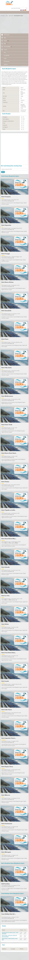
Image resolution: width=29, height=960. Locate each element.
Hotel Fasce (4, 339)
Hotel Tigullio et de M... (8, 510)
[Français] (24, 10)
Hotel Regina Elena (7, 766)
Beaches (6, 64)
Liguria (6, 15)
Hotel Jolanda (5, 567)
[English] (21, 10)
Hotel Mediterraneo (7, 396)
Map (5, 37)
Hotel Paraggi (5, 253)
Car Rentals (6, 55)
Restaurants (7, 61)
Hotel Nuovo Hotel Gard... (9, 453)
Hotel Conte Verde (6, 424)
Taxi (5, 52)
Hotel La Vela (5, 595)
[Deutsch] (25, 10)
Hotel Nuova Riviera (7, 282)
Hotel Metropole (6, 852)
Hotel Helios (5, 624)
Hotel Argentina (6, 225)
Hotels (6, 40)
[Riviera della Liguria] (13, 2)
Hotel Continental (6, 823)
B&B (5, 43)
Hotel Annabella (6, 310)
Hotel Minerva (5, 795)
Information (6, 34)
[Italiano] (22, 10)
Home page (3, 15)
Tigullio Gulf (11, 15)
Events (5, 49)
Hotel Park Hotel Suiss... (8, 652)
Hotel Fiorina (5, 481)
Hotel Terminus (6, 196)
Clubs (5, 58)
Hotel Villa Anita (6, 367)
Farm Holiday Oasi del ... (8, 914)
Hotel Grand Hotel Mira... (8, 538)
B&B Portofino (5, 884)
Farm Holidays (8, 46)
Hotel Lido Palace (6, 709)
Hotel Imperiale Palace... (8, 738)
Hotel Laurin (5, 681)
